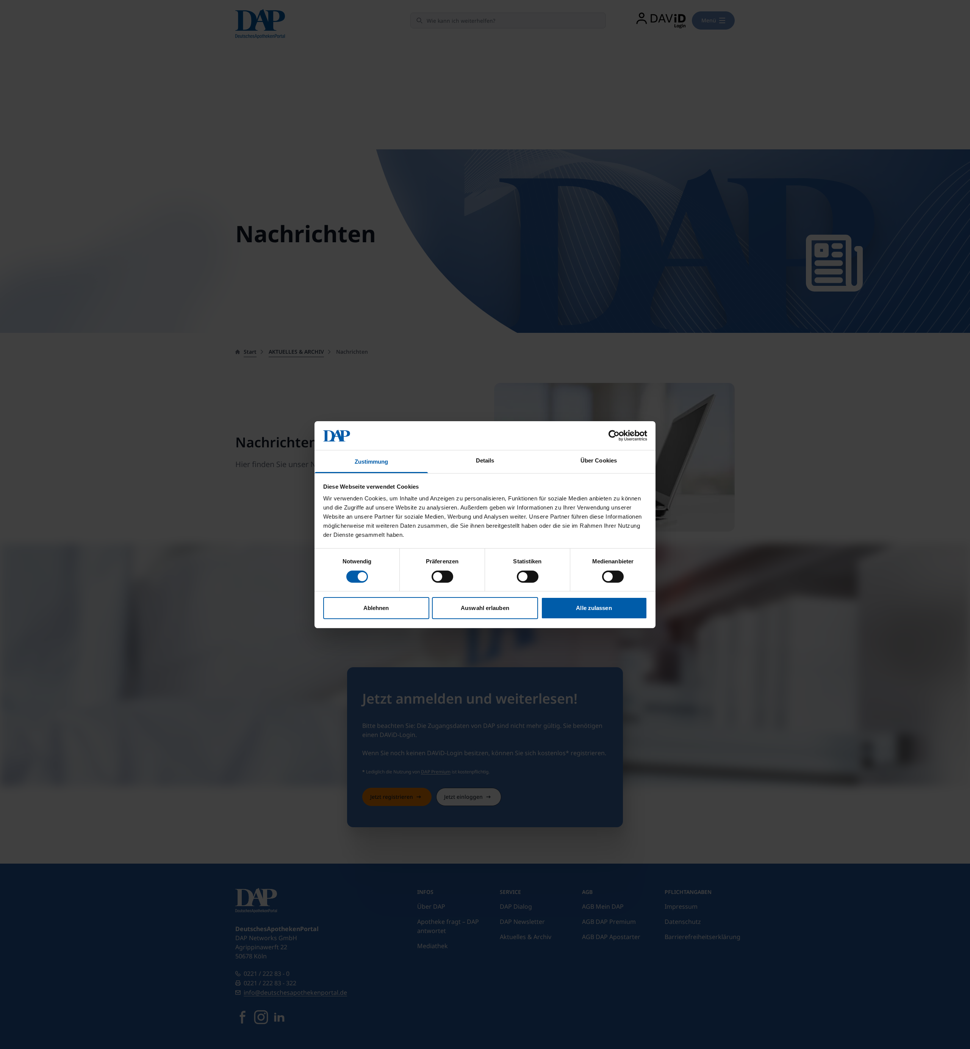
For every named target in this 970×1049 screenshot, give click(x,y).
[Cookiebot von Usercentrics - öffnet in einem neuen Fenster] (614, 435)
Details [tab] (485, 460)
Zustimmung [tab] (371, 461)
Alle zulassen (594, 608)
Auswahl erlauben (485, 608)
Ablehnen (376, 608)
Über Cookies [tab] (598, 460)
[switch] (442, 577)
